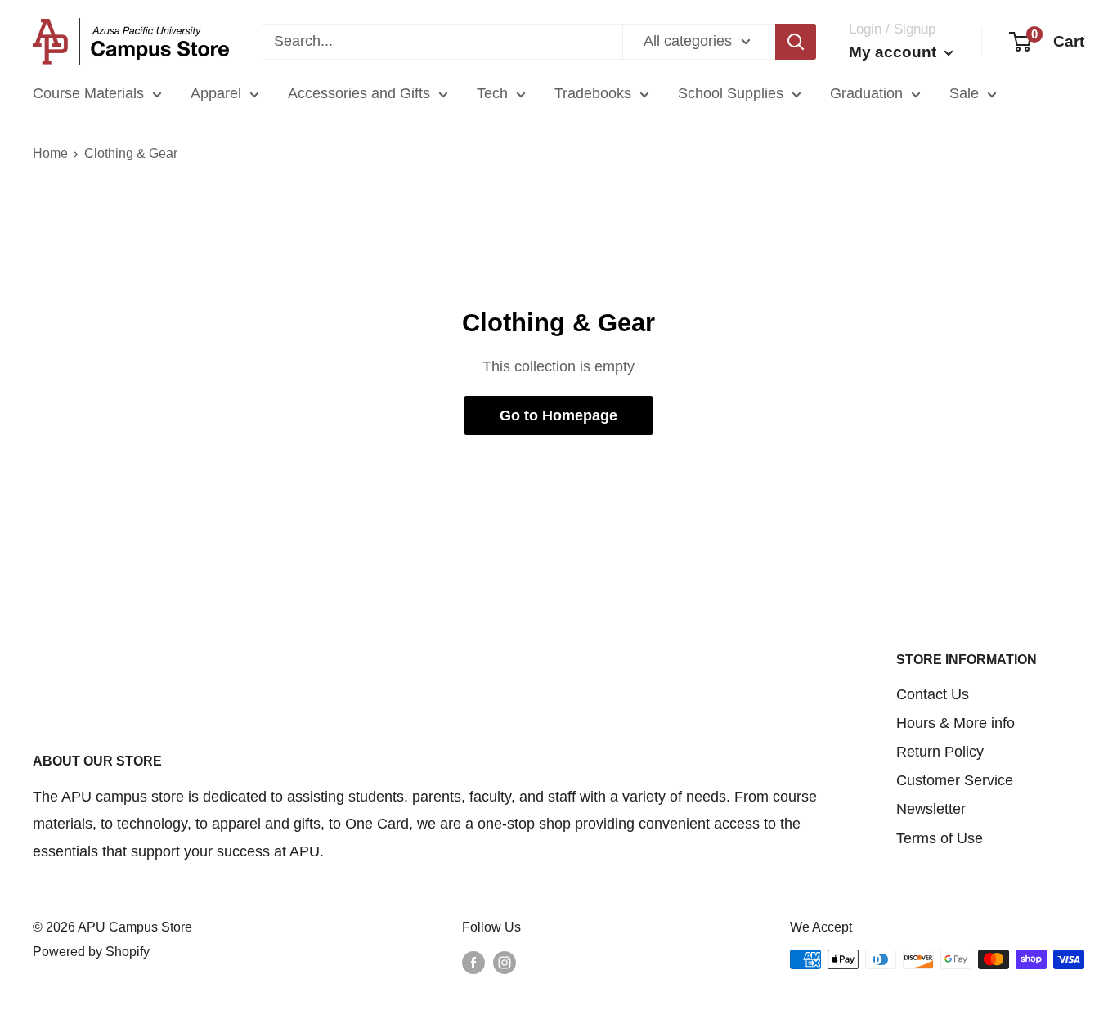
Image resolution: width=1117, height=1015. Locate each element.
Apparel (216, 93)
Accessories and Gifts (359, 93)
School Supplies (730, 93)
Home (50, 153)
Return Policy (940, 751)
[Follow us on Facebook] (473, 962)
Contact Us (932, 694)
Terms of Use (939, 838)
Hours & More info (955, 723)
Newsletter (931, 809)
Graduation (866, 93)
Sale (964, 93)
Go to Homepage (558, 415)
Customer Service (954, 780)
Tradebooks (592, 93)
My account (894, 52)
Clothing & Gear (130, 153)
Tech (492, 93)
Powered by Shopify (91, 952)
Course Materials (88, 93)
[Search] (795, 42)
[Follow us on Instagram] (504, 962)
